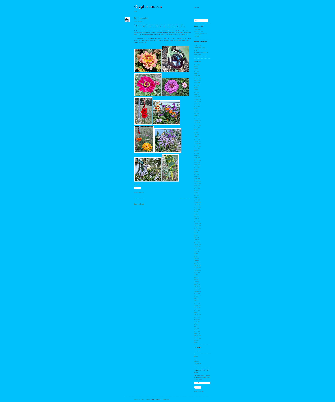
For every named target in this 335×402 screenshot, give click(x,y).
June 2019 (196, 213)
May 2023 (196, 132)
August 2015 (197, 293)
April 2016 (196, 279)
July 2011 (196, 323)
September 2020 (197, 187)
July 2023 (196, 129)
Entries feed (196, 361)
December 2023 (197, 120)
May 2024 (196, 111)
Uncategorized (197, 351)
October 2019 (197, 206)
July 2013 (196, 296)
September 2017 (197, 249)
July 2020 (196, 190)
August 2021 (197, 167)
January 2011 (197, 333)
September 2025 (197, 84)
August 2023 (197, 127)
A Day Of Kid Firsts (198, 31)
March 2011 (196, 330)
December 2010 (197, 335)
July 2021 (196, 169)
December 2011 (197, 314)
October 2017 (197, 248)
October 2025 (197, 82)
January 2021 (197, 180)
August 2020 (197, 188)
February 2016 (197, 283)
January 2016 (197, 284)
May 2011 (196, 326)
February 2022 (197, 157)
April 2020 (196, 195)
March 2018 (196, 239)
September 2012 (197, 307)
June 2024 (196, 110)
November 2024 (197, 101)
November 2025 (197, 80)
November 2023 (197, 122)
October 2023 (197, 124)
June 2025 (196, 89)
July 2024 (196, 108)
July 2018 (196, 232)
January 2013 (197, 303)
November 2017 (197, 246)
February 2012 (197, 310)
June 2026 (196, 68)
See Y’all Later (197, 29)
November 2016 (197, 267)
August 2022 (197, 148)
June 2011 (196, 324)
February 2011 (197, 331)
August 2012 (197, 309)
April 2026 (196, 71)
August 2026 (197, 64)
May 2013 (196, 300)
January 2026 (197, 77)
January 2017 (197, 263)
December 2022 (197, 141)
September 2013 (197, 295)
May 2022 (196, 152)
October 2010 (197, 337)
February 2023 (197, 138)
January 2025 (197, 98)
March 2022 (196, 155)
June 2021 (196, 171)
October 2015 (197, 289)
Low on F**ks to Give (202, 56)
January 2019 (197, 221)
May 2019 (196, 214)
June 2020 (196, 192)
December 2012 (197, 305)
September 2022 (197, 146)
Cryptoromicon (148, 6)
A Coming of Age (198, 35)
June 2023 (196, 131)
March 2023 (196, 136)
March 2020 (196, 197)
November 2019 (197, 204)
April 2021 (196, 174)
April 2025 (196, 92)
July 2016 (196, 274)
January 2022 (197, 159)
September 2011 (197, 319)
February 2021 (197, 178)
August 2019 (197, 209)
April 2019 (196, 216)
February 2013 (197, 302)
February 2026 (197, 75)
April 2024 (196, 113)
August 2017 (197, 251)
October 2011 (197, 317)
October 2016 (197, 269)
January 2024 (197, 118)
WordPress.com (165, 399)
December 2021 (197, 160)
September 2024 (197, 104)
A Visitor (199, 45)
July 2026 (196, 66)
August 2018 (197, 230)
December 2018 (197, 223)
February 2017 (197, 262)
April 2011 (196, 328)
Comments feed (197, 363)
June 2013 (196, 298)
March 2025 (196, 94)
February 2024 (197, 117)
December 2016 (197, 265)
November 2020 (197, 183)
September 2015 (197, 291)
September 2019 (197, 207)
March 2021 (196, 176)
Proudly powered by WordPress (142, 399)
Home (135, 11)
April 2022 (196, 153)
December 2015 (197, 286)
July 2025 (196, 87)
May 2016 (196, 277)
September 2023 (197, 125)
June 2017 (196, 255)
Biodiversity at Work (185, 198)
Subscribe (198, 387)
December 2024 (197, 99)
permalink (142, 192)
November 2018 (197, 225)
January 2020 (197, 200)
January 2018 (197, 242)
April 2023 (196, 134)
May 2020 (196, 193)
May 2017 (196, 256)
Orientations (196, 36)
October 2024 (197, 103)
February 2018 (197, 241)
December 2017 (197, 244)
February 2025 (197, 96)
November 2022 (197, 143)
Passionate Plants (139, 198)
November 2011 (197, 316)
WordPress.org (197, 365)
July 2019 (196, 211)
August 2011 (197, 321)
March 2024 (196, 115)
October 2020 (197, 185)
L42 (142, 21)
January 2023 (197, 139)
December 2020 (197, 181)
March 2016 (196, 281)
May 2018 (196, 235)
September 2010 (197, 338)
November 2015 (197, 288)
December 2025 (197, 78)
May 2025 (196, 91)
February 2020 (197, 199)
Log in (195, 359)
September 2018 (197, 228)
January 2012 (197, 312)
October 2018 (197, 227)
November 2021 (197, 162)
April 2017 (196, 258)
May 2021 (196, 173)
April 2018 (196, 237)
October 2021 (197, 164)
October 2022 (197, 145)
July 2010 (196, 340)
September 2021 (197, 166)
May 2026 (196, 70)
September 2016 (197, 270)
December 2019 (197, 202)
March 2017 (196, 260)
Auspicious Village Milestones (200, 33)
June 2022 (196, 150)
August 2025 (197, 85)
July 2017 (196, 253)
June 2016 (196, 276)
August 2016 (197, 272)
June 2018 (196, 234)
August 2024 (197, 106)
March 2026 (196, 73)
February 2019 (197, 220)
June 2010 (196, 342)
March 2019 (196, 218)
